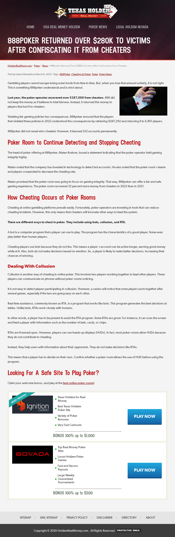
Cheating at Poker (80, 74)
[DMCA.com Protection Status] (128, 530)
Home (30, 27)
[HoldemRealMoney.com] (86, 18)
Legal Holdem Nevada (132, 27)
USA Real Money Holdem (61, 27)
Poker (95, 74)
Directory (129, 517)
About (150, 517)
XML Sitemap (48, 517)
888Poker (65, 74)
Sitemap (25, 517)
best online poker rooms (78, 383)
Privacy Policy (77, 517)
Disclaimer (104, 517)
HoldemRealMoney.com (73, 530)
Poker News (98, 27)
